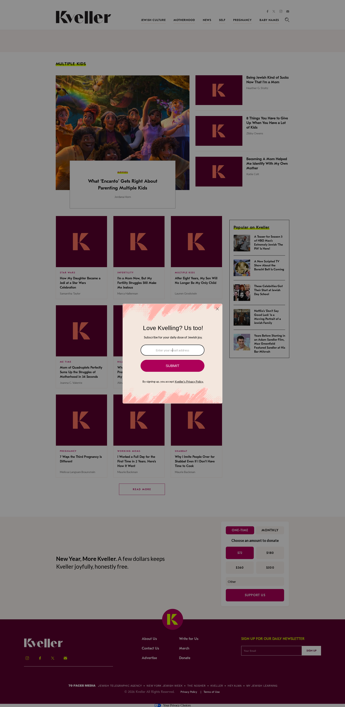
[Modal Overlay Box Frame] (172, 354)
